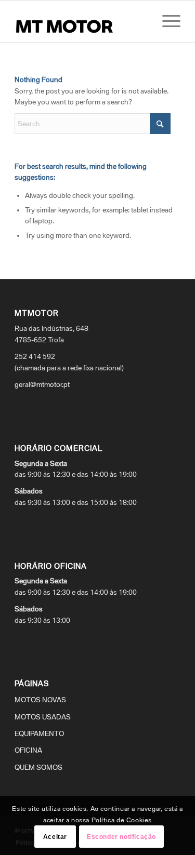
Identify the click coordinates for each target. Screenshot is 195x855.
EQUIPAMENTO (39, 733)
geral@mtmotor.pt (42, 384)
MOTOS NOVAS (40, 700)
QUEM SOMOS (38, 767)
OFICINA (28, 750)
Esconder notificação (121, 836)
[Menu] (166, 21)
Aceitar (55, 836)
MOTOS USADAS (43, 717)
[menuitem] (166, 21)
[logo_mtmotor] (81, 21)
